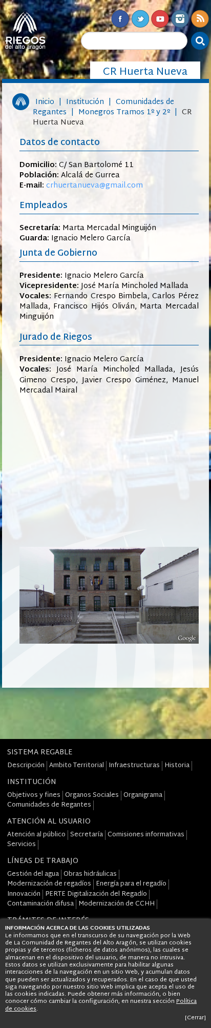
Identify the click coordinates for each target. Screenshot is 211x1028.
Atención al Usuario (49, 821)
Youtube (160, 19)
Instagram (180, 19)
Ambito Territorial (76, 765)
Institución (85, 102)
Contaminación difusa (40, 904)
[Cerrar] (195, 1018)
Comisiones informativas (146, 834)
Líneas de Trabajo (42, 861)
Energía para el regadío (131, 884)
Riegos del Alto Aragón (25, 31)
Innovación (23, 894)
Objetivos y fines (33, 795)
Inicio (44, 102)
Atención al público (36, 834)
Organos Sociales (92, 795)
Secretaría (86, 834)
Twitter (140, 19)
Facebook (120, 19)
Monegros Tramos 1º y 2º (124, 112)
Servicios (21, 844)
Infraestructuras (134, 765)
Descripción (26, 765)
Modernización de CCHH (116, 904)
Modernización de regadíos (49, 884)
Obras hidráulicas (90, 874)
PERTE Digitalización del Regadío (96, 894)
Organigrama (142, 795)
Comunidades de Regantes (49, 805)
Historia (176, 765)
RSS (200, 19)
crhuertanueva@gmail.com (94, 186)
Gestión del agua (33, 874)
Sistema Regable (39, 752)
